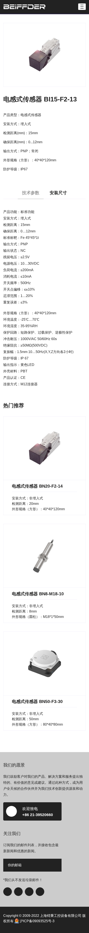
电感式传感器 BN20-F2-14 (37, 486)
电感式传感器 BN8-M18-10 (38, 593)
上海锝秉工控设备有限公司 (60, 915)
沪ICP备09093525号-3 (37, 921)
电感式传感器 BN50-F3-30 (37, 701)
